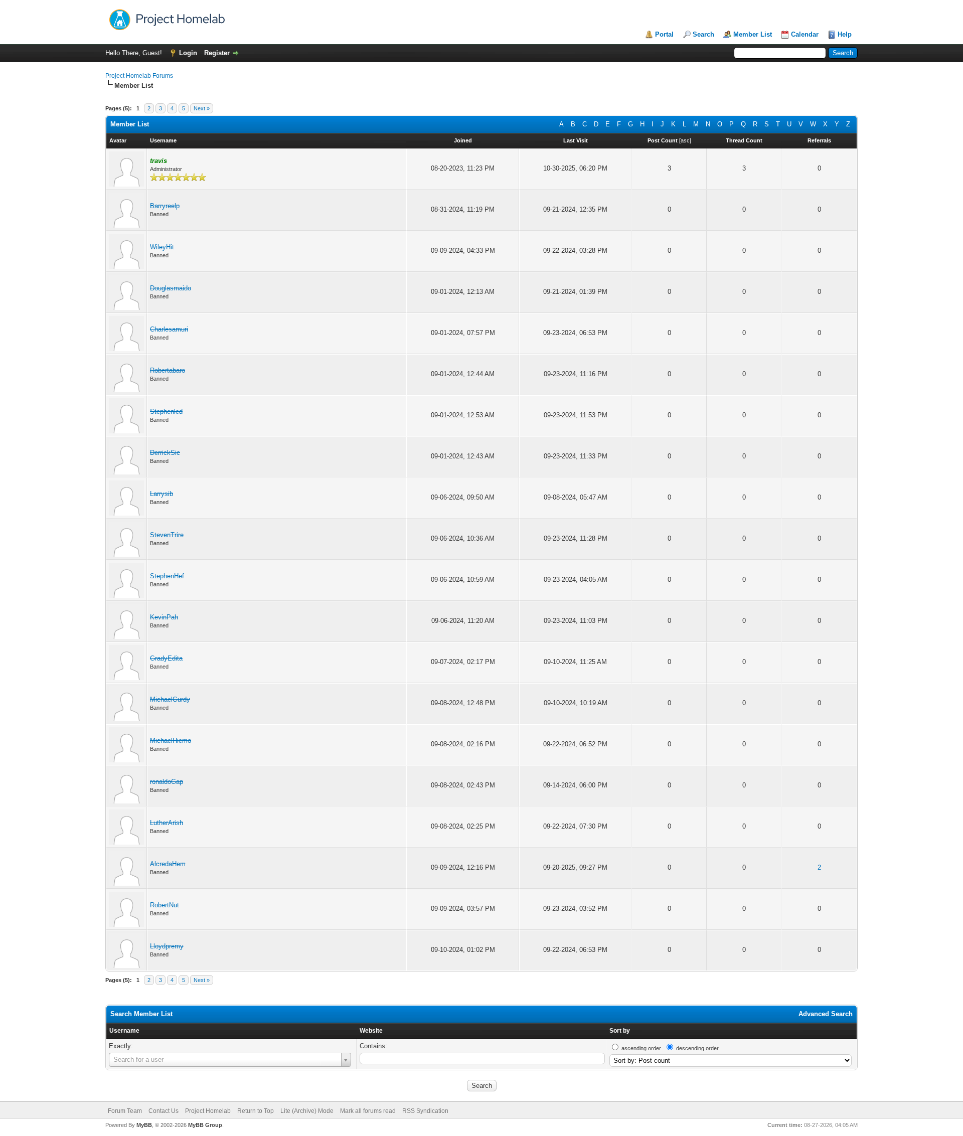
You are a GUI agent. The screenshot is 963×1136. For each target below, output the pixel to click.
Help (845, 34)
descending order (697, 1048)
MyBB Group (205, 1125)
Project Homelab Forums (139, 75)
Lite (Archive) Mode (307, 1110)
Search (703, 34)
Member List (752, 34)
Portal (664, 34)
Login (188, 53)
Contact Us (163, 1110)
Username (124, 1030)
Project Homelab (208, 1110)
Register (217, 53)
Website (371, 1030)
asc (685, 140)
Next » (202, 108)
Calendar (805, 34)
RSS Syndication (425, 1110)
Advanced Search (825, 1014)
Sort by (619, 1030)
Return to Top (255, 1110)
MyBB (144, 1125)
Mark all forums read (368, 1110)
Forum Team (125, 1110)
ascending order (641, 1048)
